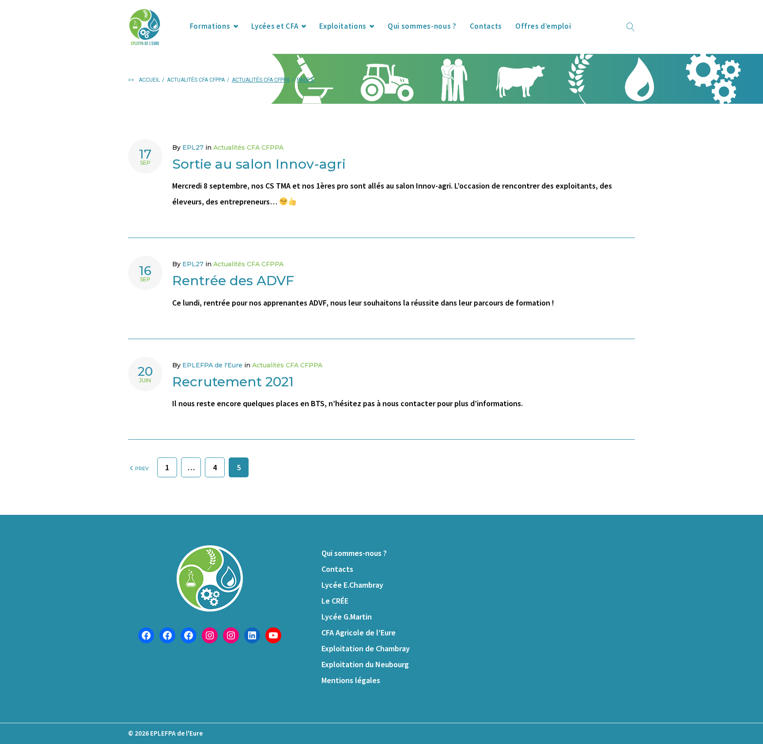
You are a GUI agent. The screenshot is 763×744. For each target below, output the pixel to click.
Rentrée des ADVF (233, 280)
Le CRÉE (334, 601)
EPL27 (193, 147)
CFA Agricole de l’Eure (358, 632)
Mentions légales (350, 680)
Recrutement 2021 (233, 382)
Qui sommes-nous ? (422, 26)
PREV (141, 468)
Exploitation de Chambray (365, 648)
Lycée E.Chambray (352, 585)
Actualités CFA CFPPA (196, 80)
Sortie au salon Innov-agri (259, 164)
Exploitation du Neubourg (365, 664)
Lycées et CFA (274, 26)
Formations (210, 26)
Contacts (486, 26)
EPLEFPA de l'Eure (212, 365)
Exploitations (342, 26)
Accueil (149, 80)
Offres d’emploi (543, 26)
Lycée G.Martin (346, 617)
